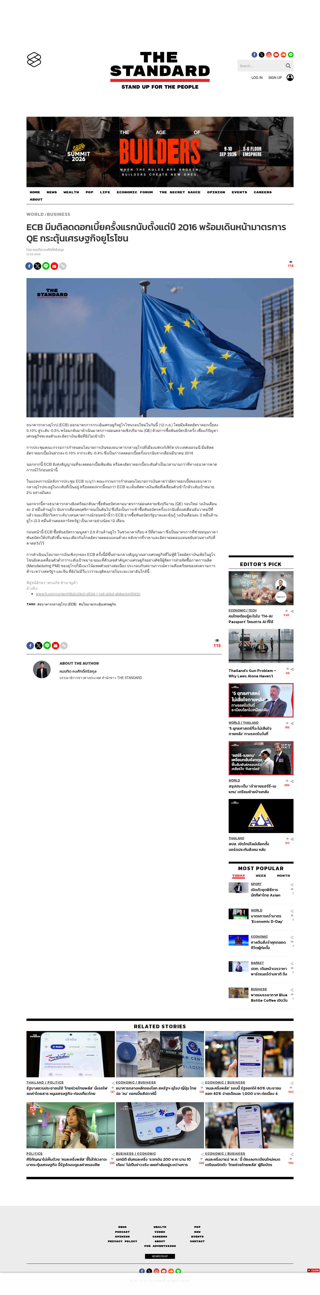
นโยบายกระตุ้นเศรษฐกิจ (98, 604)
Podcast (122, 1232)
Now (197, 1232)
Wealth (160, 1227)
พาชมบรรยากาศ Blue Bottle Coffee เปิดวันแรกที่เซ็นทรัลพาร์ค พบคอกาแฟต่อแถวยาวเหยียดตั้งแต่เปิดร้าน (269, 997)
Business (58, 214)
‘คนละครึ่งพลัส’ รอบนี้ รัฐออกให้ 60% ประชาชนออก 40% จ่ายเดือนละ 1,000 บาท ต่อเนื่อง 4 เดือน (243, 1091)
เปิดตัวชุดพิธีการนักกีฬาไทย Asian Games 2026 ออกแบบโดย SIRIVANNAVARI (265, 892)
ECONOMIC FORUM (135, 192)
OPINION (216, 192)
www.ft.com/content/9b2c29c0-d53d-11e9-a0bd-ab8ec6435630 (88, 594)
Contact (197, 1241)
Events (197, 1236)
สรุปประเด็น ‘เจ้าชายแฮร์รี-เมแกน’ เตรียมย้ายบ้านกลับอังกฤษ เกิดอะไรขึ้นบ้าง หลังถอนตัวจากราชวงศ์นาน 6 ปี (252, 788)
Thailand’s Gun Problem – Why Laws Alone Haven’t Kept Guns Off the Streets (252, 673)
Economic (237, 610)
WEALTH (71, 192)
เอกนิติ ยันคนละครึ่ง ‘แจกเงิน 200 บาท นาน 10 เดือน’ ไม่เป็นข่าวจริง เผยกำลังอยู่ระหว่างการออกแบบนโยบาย (153, 1162)
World (35, 214)
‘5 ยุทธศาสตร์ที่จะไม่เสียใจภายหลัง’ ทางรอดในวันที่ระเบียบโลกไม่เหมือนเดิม (250, 731)
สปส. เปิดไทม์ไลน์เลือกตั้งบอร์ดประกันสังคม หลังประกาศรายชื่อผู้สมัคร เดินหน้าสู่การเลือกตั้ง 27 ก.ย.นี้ (250, 846)
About (160, 1241)
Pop (197, 1227)
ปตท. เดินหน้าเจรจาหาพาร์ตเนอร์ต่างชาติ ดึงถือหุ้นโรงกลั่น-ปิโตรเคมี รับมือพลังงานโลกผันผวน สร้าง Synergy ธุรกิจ (269, 971)
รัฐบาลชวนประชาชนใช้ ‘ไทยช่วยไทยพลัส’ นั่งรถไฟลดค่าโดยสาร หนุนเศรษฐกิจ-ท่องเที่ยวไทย (66, 1091)
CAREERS (263, 192)
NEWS (52, 192)
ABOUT (36, 199)
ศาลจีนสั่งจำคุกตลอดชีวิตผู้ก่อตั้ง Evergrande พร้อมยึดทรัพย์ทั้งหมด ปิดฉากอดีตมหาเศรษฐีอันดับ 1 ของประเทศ (269, 944)
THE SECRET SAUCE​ (180, 192)
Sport (256, 884)
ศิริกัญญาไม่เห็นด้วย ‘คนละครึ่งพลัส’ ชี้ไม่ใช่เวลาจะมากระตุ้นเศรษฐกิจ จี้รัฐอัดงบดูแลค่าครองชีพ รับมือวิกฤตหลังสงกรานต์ (66, 1162)
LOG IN (257, 77)
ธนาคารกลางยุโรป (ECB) (58, 604)
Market (257, 963)
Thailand (251, 723)
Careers (160, 1236)
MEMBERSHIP (160, 1256)
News (122, 1227)
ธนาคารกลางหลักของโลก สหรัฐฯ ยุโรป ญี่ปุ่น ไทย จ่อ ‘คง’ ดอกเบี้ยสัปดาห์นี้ (156, 1091)
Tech (252, 610)
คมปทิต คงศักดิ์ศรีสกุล (48, 249)
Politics (56, 1082)
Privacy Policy (122, 1241)
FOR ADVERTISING (160, 1246)
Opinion (122, 1236)
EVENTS (239, 192)
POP (89, 192)
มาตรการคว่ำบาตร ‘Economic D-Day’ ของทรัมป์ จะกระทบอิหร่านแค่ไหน (267, 918)
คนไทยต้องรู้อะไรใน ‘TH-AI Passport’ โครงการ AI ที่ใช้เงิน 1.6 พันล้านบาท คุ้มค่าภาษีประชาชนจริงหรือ (252, 618)
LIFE (105, 192)
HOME (35, 192)
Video (160, 1232)
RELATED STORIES (160, 1026)
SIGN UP (275, 77)
